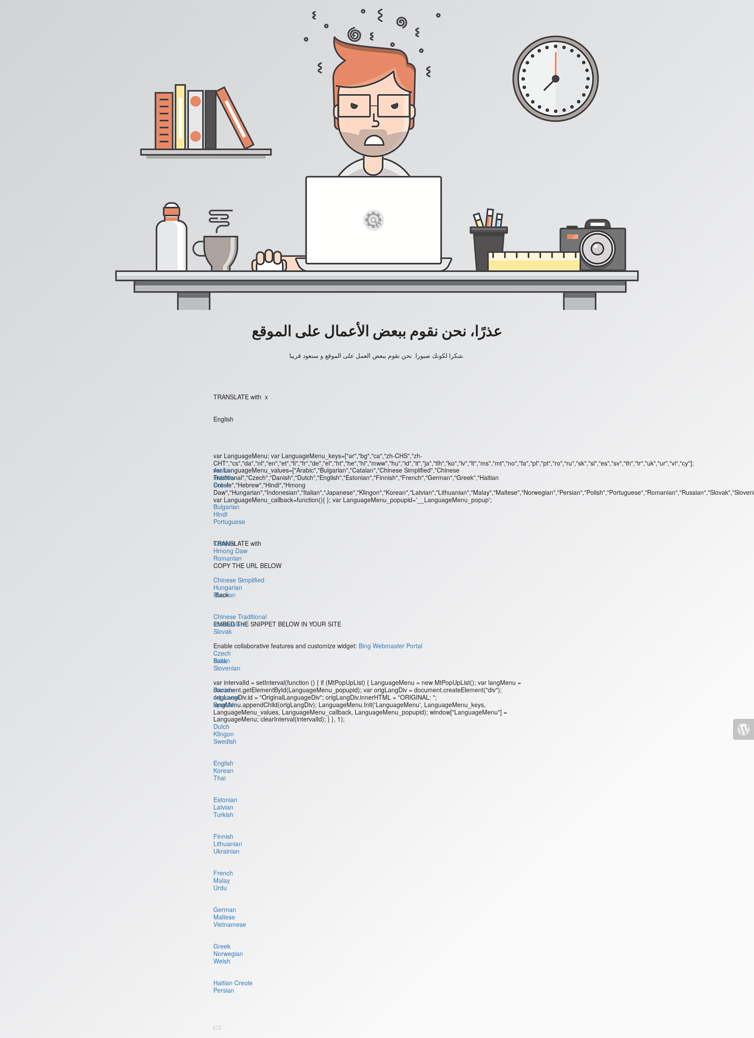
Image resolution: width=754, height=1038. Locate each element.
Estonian (225, 799)
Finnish (223, 836)
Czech (222, 653)
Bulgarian (226, 506)
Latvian (223, 807)
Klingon (223, 733)
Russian (224, 594)
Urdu (220, 887)
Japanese (226, 697)
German (224, 909)
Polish (221, 484)
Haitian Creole (233, 982)
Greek (221, 946)
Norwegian (228, 953)
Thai (219, 777)
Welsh (221, 960)
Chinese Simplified (238, 579)
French (223, 872)
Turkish (223, 814)
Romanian (227, 558)
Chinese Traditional (240, 616)
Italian (221, 660)
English (223, 763)
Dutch (221, 726)
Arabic (222, 470)
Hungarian (227, 587)
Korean (223, 770)
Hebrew (224, 477)
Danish (223, 689)
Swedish (224, 741)
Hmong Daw (230, 550)
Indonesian (228, 623)
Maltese (224, 916)
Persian (223, 990)
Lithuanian (227, 843)
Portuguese (229, 521)
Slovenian (226, 668)
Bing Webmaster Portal (390, 645)
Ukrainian (226, 851)
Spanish (224, 704)
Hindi (220, 514)
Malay (221, 880)
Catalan (224, 543)
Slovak (222, 631)
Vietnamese (229, 924)
